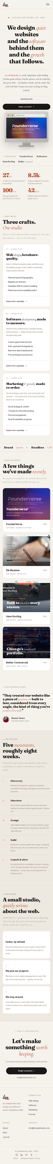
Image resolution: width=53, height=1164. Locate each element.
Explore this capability (15, 301)
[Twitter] (26, 1155)
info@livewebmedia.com (26, 1077)
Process (32, 1114)
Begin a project (25, 107)
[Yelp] (36, 1155)
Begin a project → (26, 1070)
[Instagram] (16, 1155)
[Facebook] (31, 1155)
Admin (15, 1158)
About (5, 1128)
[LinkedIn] (21, 1155)
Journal (6, 1137)
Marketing (33, 1110)
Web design (34, 1101)
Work (5, 1132)
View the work (26, 99)
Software (32, 1105)
